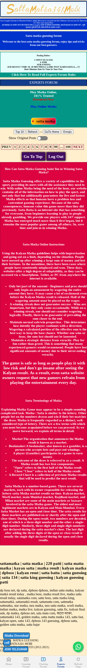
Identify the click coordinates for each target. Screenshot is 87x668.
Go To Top (34, 156)
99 (55, 147)
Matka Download (16, 635)
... (61, 147)
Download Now (43, 99)
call (6, 642)
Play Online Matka (44, 106)
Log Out (56, 156)
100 (68, 147)
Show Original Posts (42, 138)
